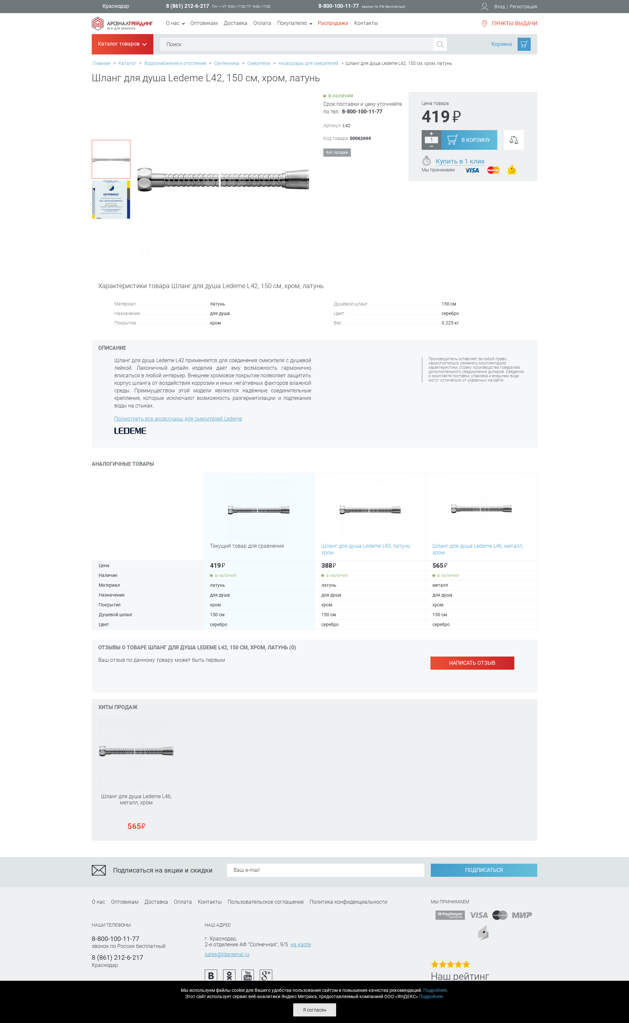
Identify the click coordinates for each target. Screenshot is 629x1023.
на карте (301, 944)
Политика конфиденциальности (348, 902)
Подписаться (484, 870)
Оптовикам (204, 23)
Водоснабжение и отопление (175, 63)
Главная (101, 63)
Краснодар (116, 6)
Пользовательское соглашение (266, 902)
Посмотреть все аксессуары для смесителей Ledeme (178, 419)
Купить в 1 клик (460, 161)
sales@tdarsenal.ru (227, 954)
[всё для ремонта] (122, 20)
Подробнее (435, 990)
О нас (98, 902)
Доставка (235, 23)
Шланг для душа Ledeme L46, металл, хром (136, 799)
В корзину (476, 140)
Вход (499, 6)
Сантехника (226, 63)
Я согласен (314, 1010)
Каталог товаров (122, 44)
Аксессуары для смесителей (308, 63)
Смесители (258, 63)
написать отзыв (472, 663)
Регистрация (523, 6)
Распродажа (333, 23)
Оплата (262, 23)
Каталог (127, 63)
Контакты (366, 23)
